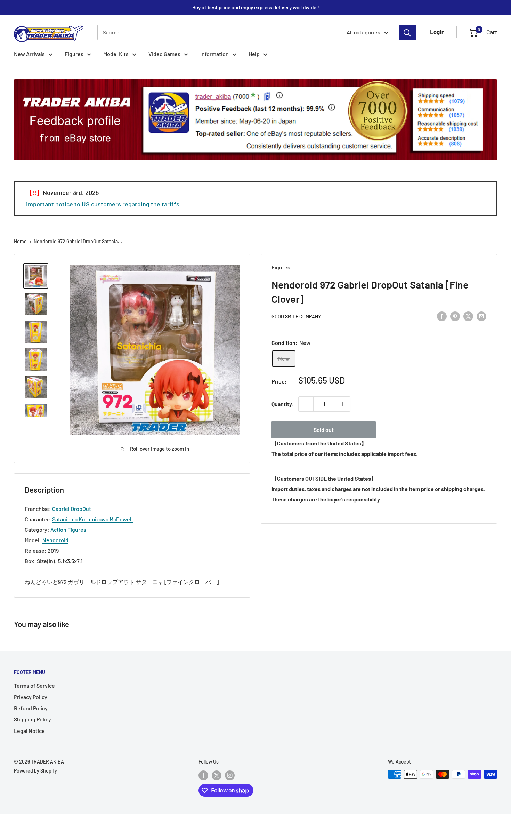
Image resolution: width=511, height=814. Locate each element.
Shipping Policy (32, 719)
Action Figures (68, 529)
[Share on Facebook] (442, 315)
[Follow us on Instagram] (230, 775)
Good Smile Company (296, 316)
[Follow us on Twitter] (216, 775)
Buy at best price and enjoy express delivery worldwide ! (255, 7)
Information (214, 53)
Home (20, 241)
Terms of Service (34, 685)
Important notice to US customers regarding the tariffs (102, 204)
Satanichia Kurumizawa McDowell (92, 519)
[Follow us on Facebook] (203, 775)
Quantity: (282, 404)
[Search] (407, 32)
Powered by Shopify (35, 771)
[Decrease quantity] (306, 404)
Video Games (164, 53)
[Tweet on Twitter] (468, 315)
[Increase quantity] (342, 404)
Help (254, 53)
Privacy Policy (30, 697)
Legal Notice (29, 730)
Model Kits (116, 53)
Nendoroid (55, 540)
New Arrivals (29, 53)
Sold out (324, 429)
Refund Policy (31, 708)
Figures (74, 53)
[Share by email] (481, 315)
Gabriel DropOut (71, 508)
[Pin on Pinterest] (455, 315)
